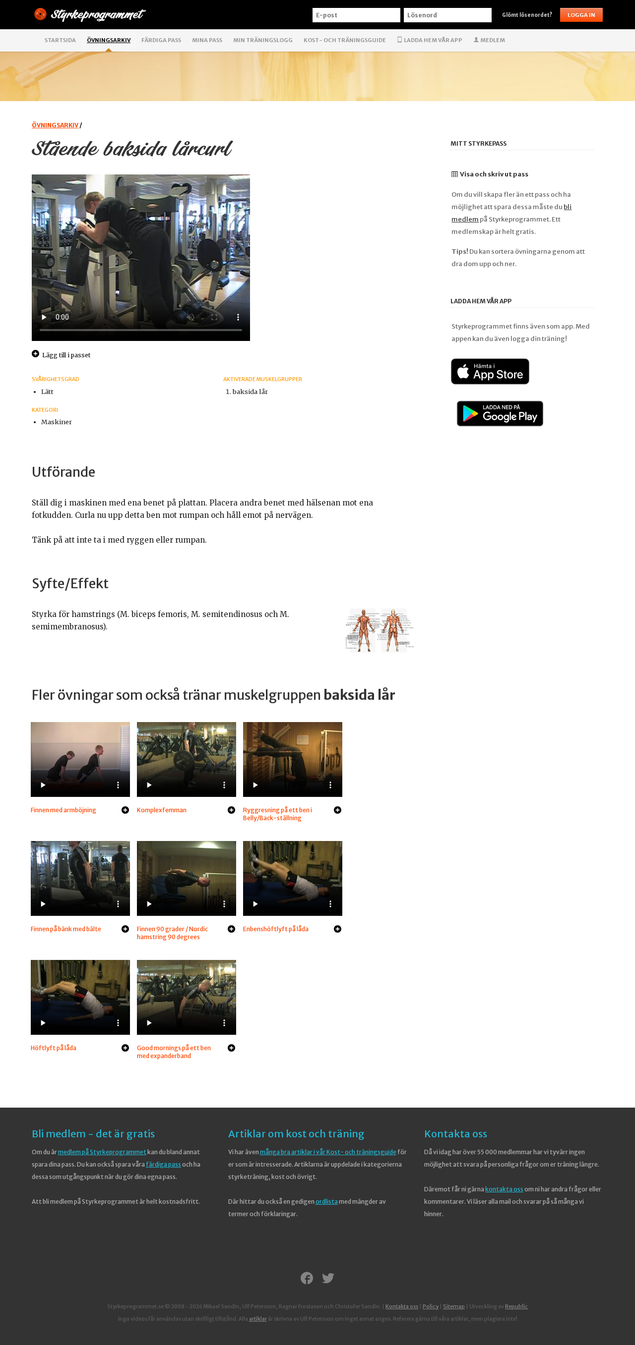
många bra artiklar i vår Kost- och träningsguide (328, 1152)
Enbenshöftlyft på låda (276, 929)
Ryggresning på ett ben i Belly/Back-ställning (277, 814)
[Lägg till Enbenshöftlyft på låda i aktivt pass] (337, 930)
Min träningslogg (263, 40)
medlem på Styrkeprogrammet (102, 1152)
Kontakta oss (455, 1133)
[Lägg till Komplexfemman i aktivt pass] (231, 811)
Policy (431, 1306)
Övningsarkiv (108, 40)
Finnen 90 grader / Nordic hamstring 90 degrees (172, 933)
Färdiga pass (161, 40)
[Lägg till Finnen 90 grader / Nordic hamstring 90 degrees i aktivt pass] (231, 930)
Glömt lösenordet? (527, 15)
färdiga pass (163, 1164)
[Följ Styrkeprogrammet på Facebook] (307, 1279)
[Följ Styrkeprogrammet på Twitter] (328, 1279)
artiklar (258, 1319)
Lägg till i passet (66, 355)
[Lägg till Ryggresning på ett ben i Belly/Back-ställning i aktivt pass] (337, 811)
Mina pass (207, 40)
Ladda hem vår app (432, 40)
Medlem (492, 40)
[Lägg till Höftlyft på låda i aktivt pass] (125, 1049)
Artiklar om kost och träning (296, 1133)
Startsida (60, 40)
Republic (516, 1306)
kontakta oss (504, 1189)
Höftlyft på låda (53, 1048)
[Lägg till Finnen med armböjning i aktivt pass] (125, 811)
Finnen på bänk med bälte (66, 929)
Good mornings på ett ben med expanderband (174, 1052)
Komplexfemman (162, 810)
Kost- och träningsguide (345, 40)
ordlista (327, 1201)
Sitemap (454, 1306)
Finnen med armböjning (63, 810)
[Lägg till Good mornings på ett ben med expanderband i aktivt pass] (231, 1049)
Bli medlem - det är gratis (93, 1133)
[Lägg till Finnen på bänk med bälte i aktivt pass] (125, 930)
